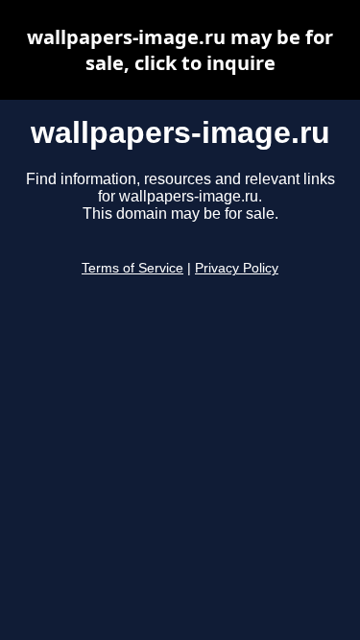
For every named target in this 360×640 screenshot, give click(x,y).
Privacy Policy (236, 268)
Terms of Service (132, 268)
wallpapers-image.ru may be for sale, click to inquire (180, 50)
